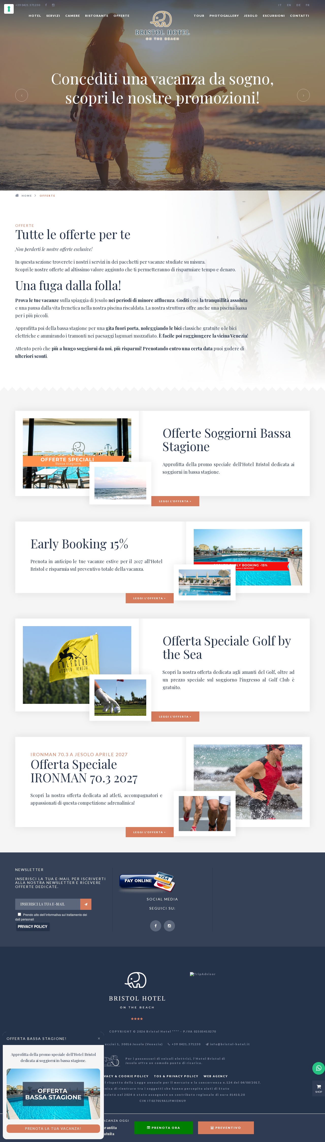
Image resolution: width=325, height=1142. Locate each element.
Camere (72, 16)
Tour (199, 16)
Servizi (53, 16)
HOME (27, 195)
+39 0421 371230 (27, 5)
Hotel (35, 16)
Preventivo (227, 1128)
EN (289, 5)
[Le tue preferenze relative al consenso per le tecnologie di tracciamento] (9, 9)
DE (298, 5)
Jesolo (251, 16)
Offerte (121, 16)
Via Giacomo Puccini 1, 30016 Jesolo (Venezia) (120, 1044)
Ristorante (96, 16)
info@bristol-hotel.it (229, 1044)
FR (308, 5)
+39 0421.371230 (186, 1044)
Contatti (299, 16)
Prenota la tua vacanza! (53, 1129)
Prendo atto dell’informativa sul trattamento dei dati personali (51, 916)
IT (280, 5)
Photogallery (224, 16)
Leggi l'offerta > (175, 501)
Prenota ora (165, 1128)
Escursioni (274, 16)
